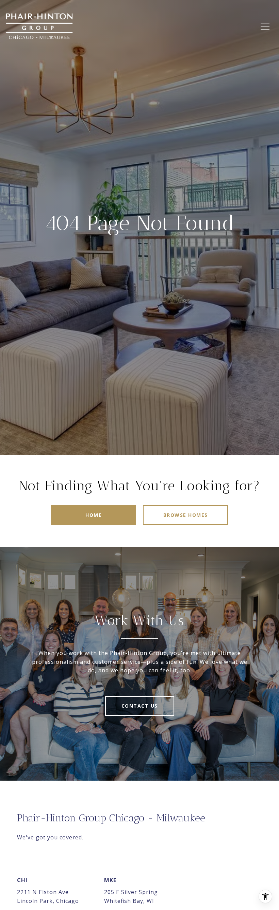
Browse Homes (185, 515)
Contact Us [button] (139, 706)
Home (93, 515)
